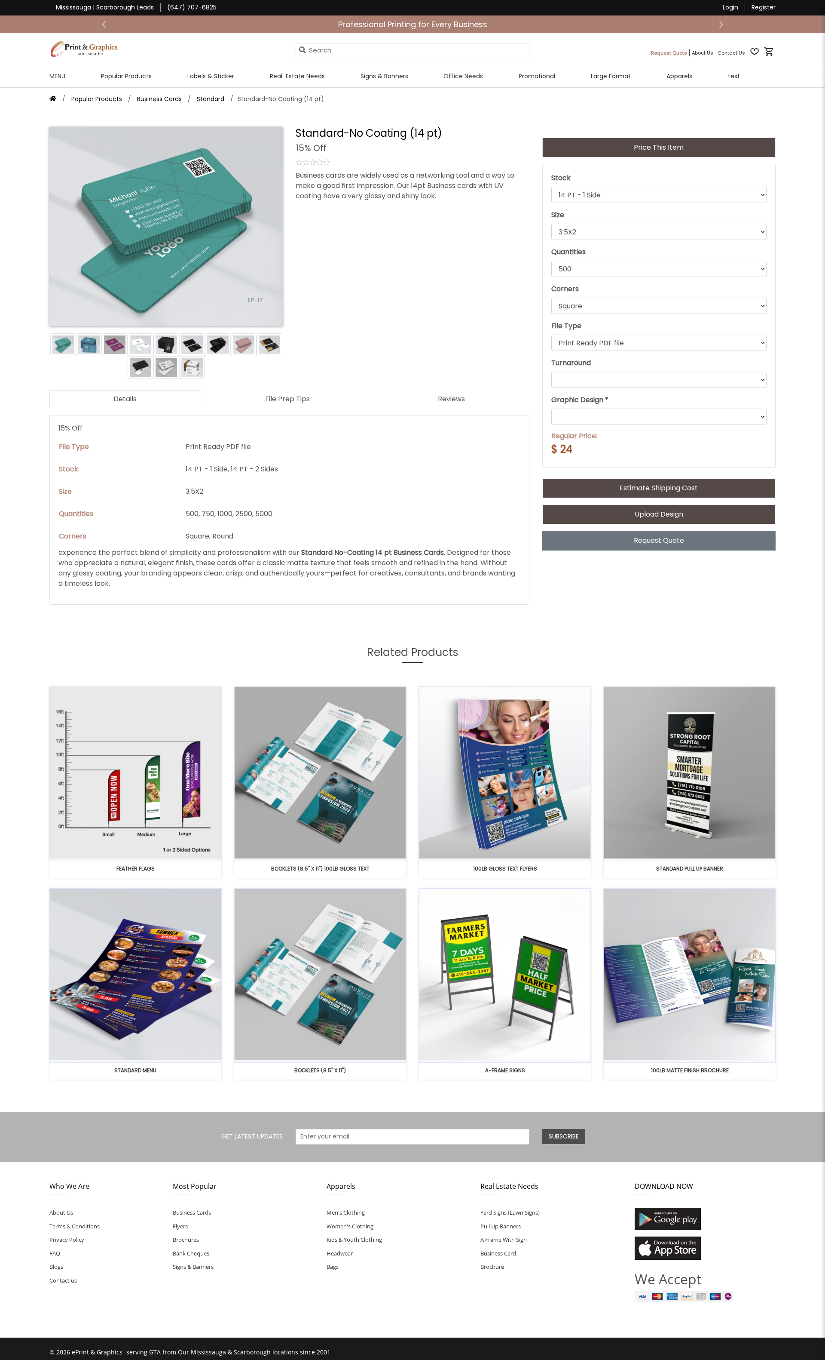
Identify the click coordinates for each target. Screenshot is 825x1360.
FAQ (54, 1253)
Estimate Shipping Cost (659, 488)
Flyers (180, 1226)
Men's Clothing (346, 1212)
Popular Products (126, 76)
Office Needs (463, 76)
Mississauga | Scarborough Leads (105, 7)
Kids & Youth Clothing (354, 1239)
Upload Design (659, 514)
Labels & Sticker (210, 76)
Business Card (498, 1253)
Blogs (56, 1267)
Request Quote (659, 540)
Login (730, 7)
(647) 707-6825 (192, 7)
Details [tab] (125, 399)
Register (764, 7)
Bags (333, 1267)
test (734, 76)
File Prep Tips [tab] (287, 399)
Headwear (340, 1253)
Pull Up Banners (500, 1226)
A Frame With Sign (503, 1239)
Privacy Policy (66, 1239)
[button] (104, 24)
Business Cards (192, 1212)
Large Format (611, 76)
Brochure (492, 1267)
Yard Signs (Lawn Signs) (510, 1212)
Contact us (63, 1280)
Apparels (679, 76)
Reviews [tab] (451, 399)
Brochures (186, 1239)
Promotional (537, 76)
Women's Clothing (350, 1226)
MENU (57, 76)
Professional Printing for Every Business (412, 24)
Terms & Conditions (74, 1226)
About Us (61, 1212)
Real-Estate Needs (297, 76)
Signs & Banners (384, 76)
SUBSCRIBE (564, 1136)
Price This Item (659, 147)
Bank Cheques (191, 1253)
